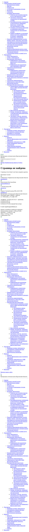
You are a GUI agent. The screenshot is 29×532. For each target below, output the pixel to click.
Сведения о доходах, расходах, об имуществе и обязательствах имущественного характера (19, 117)
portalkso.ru (4, 192)
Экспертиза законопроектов (14, 80)
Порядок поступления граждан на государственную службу (18, 15)
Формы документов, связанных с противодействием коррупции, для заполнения (19, 113)
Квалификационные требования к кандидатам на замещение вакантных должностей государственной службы (19, 24)
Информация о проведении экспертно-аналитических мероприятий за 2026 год (17, 72)
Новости (6, 136)
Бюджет (3, 162)
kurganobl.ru (4, 179)
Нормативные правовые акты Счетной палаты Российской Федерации (20, 102)
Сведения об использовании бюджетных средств (15, 45)
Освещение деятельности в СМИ (16, 142)
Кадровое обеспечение (13, 13)
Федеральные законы (19, 90)
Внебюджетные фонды (11, 162)
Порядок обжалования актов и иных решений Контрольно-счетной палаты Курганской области (17, 50)
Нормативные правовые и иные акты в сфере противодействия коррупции (19, 87)
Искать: (3, 157)
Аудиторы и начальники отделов (16, 9)
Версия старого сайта (6, 372)
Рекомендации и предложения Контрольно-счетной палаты (15, 75)
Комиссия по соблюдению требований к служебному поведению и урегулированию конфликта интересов (18, 122)
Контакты (6, 152)
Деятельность (7, 54)
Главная (6, 2)
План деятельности (12, 56)
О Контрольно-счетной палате (12, 3)
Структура (10, 12)
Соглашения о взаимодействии (15, 132)
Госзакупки (10, 47)
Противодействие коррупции (15, 84)
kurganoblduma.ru (5, 183)
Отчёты (20, 162)
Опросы (9, 150)
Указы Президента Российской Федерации (20, 92)
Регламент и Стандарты (13, 133)
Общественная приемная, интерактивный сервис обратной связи (16, 147)
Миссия (9, 6)
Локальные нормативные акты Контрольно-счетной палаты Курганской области (21, 107)
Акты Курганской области (21, 99)
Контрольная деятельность (14, 59)
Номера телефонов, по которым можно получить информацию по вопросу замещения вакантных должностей (19, 35)
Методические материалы (17, 110)
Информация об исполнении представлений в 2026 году (18, 65)
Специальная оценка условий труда (17, 53)
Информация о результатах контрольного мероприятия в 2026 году (18, 62)
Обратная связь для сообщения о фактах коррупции (19, 126)
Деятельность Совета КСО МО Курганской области (15, 82)
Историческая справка (13, 4)
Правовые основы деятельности (16, 130)
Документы (7, 129)
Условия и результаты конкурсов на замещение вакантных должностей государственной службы (19, 30)
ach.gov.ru (3, 188)
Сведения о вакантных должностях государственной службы (18, 19)
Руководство (10, 7)
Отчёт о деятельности (13, 57)
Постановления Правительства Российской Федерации (20, 96)
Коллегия (9, 10)
